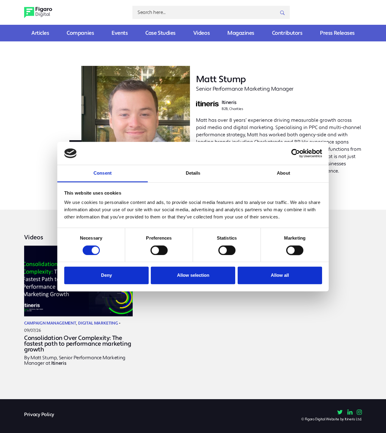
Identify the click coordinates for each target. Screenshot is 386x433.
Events (120, 33)
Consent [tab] (102, 173)
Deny (106, 275)
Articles (40, 33)
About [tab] (283, 173)
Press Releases (337, 33)
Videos (201, 33)
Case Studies (160, 33)
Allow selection (193, 275)
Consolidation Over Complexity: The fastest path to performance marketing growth (77, 344)
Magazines (240, 33)
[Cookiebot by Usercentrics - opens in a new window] (295, 153)
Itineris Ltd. (353, 419)
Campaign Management (50, 323)
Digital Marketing (98, 323)
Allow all (280, 275)
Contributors (287, 33)
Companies (80, 33)
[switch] (159, 250)
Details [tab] (193, 173)
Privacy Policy (39, 415)
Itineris (58, 363)
